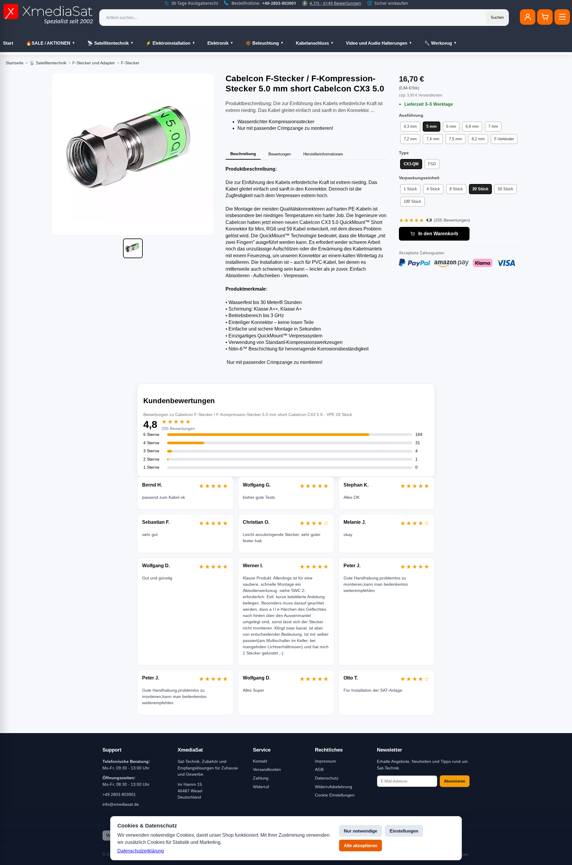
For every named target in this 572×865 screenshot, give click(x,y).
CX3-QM (411, 164)
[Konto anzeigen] (527, 17)
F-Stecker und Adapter (93, 62)
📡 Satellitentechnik (108, 43)
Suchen (497, 17)
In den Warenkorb (438, 233)
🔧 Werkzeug (438, 43)
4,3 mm (410, 126)
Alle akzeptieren (360, 845)
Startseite (15, 62)
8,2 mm (478, 139)
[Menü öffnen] (562, 17)
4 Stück (433, 189)
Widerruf (261, 786)
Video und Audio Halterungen (376, 43)
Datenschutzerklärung (140, 850)
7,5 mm (455, 139)
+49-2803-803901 (279, 3)
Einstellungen (404, 830)
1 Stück (410, 189)
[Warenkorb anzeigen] (545, 17)
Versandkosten (267, 769)
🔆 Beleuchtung (262, 43)
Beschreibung (243, 154)
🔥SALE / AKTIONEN (48, 43)
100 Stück (412, 201)
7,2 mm (410, 139)
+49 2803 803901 (119, 794)
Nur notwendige (360, 830)
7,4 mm (432, 139)
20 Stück (480, 189)
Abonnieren (454, 781)
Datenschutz (326, 778)
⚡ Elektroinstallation (168, 43)
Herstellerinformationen (323, 154)
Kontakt (260, 761)
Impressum (325, 761)
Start (8, 43)
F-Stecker (130, 62)
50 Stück (505, 189)
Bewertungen (279, 154)
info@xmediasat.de (120, 804)
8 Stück (456, 189)
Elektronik (218, 43)
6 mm (451, 126)
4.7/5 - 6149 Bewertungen (335, 3)
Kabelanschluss (312, 43)
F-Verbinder (504, 139)
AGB (319, 769)
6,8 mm (472, 126)
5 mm (431, 126)
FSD (432, 164)
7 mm (493, 126)
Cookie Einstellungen (335, 795)
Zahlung (260, 778)
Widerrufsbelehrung (333, 786)
